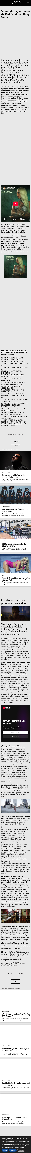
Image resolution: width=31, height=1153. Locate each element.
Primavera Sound (21, 657)
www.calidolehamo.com (9, 863)
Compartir (15, 441)
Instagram (12, 965)
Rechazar (13, 1150)
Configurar (21, 1150)
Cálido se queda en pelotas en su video (13, 601)
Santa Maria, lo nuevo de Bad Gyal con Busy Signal (15, 14)
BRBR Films (5, 854)
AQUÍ (22, 1147)
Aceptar (5, 1150)
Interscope (12, 100)
